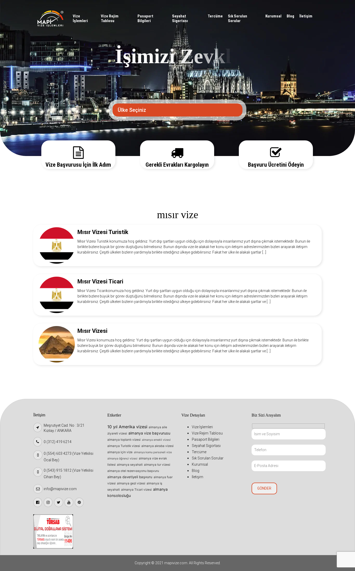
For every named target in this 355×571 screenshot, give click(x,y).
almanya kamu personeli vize (153, 452)
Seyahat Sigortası (180, 18)
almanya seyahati (130, 464)
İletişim (305, 16)
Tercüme (215, 16)
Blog (290, 16)
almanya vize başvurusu (149, 433)
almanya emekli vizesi (156, 440)
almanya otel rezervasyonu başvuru (133, 471)
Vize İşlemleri (80, 18)
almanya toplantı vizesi (124, 440)
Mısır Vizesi (92, 331)
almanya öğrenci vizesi (122, 458)
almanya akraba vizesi (157, 446)
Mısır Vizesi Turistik (102, 232)
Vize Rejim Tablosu (110, 18)
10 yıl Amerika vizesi (127, 426)
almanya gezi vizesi (131, 483)
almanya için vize (120, 452)
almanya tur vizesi (157, 464)
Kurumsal (273, 16)
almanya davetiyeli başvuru (129, 477)
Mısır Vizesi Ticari (100, 281)
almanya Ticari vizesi (136, 489)
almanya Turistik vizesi (123, 446)
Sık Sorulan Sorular (237, 18)
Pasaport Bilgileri (145, 18)
